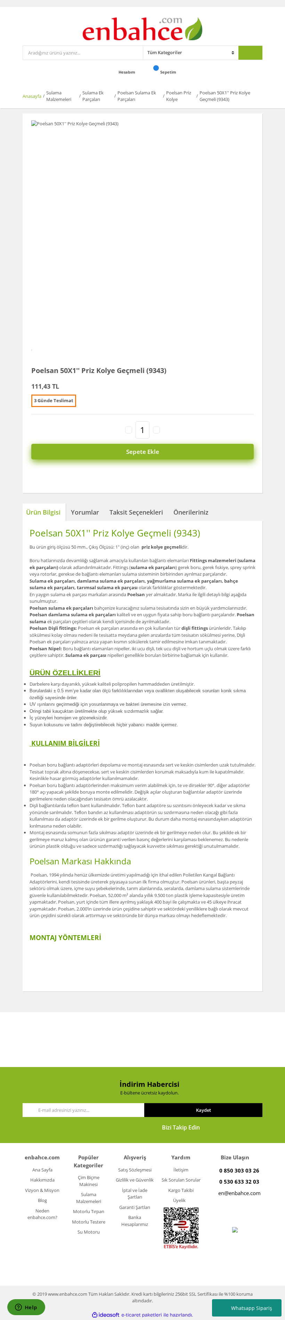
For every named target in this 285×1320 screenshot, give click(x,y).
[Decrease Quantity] (128, 429)
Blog (42, 1200)
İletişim (180, 1170)
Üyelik (179, 1200)
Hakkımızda (42, 1180)
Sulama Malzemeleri (88, 1197)
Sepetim (168, 72)
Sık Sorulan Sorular (181, 1180)
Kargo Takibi (181, 1190)
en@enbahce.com (239, 1193)
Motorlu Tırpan (88, 1211)
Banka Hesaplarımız (134, 1220)
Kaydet (203, 1110)
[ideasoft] (106, 1315)
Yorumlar (85, 512)
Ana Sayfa (42, 1170)
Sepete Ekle (142, 452)
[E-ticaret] (141, 1315)
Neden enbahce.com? (42, 1214)
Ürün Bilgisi (43, 512)
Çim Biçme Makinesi (88, 1180)
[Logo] (143, 28)
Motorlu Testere (88, 1222)
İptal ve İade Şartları (134, 1193)
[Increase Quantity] (156, 429)
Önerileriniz (191, 512)
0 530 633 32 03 (239, 1181)
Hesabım (127, 72)
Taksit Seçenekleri (136, 512)
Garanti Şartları (134, 1207)
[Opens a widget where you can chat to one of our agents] (26, 1308)
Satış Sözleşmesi (135, 1170)
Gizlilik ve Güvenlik (135, 1180)
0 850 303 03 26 (239, 1170)
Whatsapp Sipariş (251, 1308)
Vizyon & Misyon (42, 1190)
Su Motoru (89, 1232)
